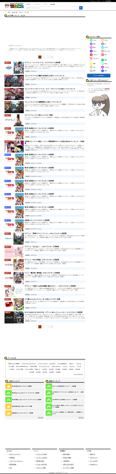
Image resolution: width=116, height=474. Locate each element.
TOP (9, 12)
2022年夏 (57, 369)
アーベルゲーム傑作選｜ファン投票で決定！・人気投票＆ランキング (67, 412)
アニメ (20, 12)
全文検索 (52, 4)
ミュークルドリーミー (44, 366)
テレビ (106, 47)
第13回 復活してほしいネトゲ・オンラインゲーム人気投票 (26, 399)
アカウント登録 (41, 468)
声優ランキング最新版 (13, 363)
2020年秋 (51, 372)
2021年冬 (45, 372)
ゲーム (94, 40)
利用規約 (12, 457)
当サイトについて (14, 454)
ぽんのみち (52, 363)
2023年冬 (44, 369)
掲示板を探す (40, 461)
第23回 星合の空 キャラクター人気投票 (22, 386)
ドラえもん (78, 363)
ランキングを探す (41, 454)
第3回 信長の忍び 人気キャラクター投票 (22, 406)
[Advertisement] (45, 31)
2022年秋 (51, 369)
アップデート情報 (68, 468)
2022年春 (64, 369)
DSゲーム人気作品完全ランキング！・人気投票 (64, 386)
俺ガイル (71, 363)
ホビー (94, 51)
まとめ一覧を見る (41, 464)
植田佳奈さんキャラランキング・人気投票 (22, 413)
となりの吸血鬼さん (62, 363)
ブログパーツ (94, 457)
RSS (10, 468)
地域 (106, 70)
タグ (46, 4)
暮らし (106, 63)
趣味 (106, 59)
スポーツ (95, 54)
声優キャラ (37, 369)
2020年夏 (58, 372)
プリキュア (72, 366)
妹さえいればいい (56, 366)
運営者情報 (12, 464)
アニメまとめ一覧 (78, 374)
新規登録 (107, 88)
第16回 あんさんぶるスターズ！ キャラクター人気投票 (25, 393)
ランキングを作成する (98, 75)
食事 (94, 63)
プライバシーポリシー (16, 461)
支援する (92, 454)
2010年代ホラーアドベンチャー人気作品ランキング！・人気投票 (68, 392)
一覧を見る (40, 417)
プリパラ (79, 366)
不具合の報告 (67, 457)
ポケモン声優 (19, 369)
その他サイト (94, 464)
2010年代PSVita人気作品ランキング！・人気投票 (64, 399)
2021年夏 (31, 372)
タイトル (37, 4)
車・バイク (107, 51)
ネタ (94, 67)
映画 (94, 47)
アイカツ (65, 366)
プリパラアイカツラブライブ (28, 363)
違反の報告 (66, 454)
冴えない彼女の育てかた (22, 366)
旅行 (106, 54)
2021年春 (38, 372)
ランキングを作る (41, 457)
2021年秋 (77, 369)
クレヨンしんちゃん (43, 363)
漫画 (94, 43)
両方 (29, 4)
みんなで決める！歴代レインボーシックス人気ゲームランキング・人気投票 (67, 406)
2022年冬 (71, 369)
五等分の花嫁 (33, 366)
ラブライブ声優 (29, 369)
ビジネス (107, 67)
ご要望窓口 (66, 461)
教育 (94, 70)
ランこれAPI (93, 461)
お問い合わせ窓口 (68, 464)
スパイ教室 (11, 366)
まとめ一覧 (14, 12)
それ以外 (12, 369)
